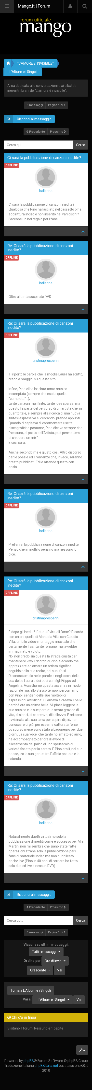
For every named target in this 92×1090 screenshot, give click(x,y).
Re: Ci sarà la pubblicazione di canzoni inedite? (40, 247)
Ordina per (43, 961)
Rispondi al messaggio (34, 119)
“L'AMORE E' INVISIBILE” (35, 63)
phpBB (29, 1061)
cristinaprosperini (46, 361)
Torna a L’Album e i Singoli (31, 990)
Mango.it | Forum (34, 6)
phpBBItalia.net (46, 1066)
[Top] (83, 231)
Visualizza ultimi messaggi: (46, 948)
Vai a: (27, 999)
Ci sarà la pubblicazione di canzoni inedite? (44, 157)
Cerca (80, 145)
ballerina (46, 191)
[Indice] (46, 27)
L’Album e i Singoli (23, 72)
